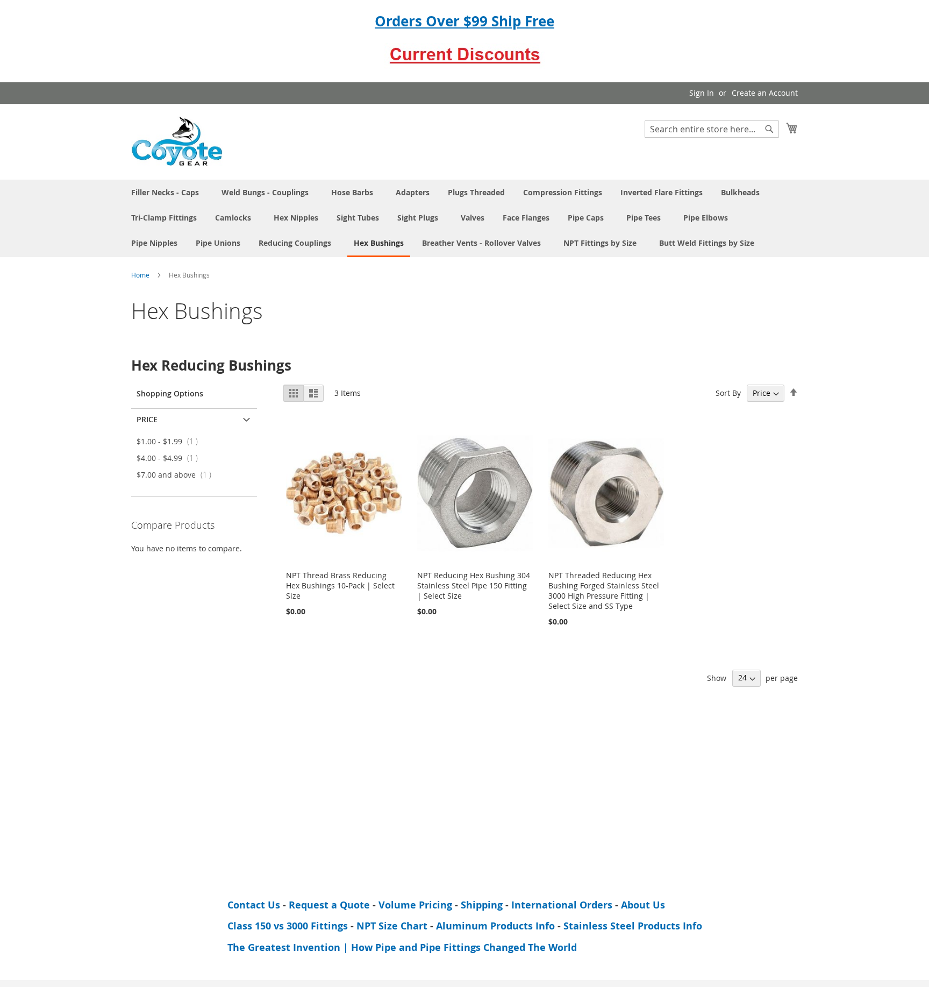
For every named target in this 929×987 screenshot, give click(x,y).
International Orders (561, 905)
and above (177, 475)
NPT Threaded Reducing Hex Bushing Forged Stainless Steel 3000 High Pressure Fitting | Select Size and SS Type (603, 590)
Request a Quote (329, 905)
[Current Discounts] (464, 63)
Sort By (728, 393)
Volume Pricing (415, 905)
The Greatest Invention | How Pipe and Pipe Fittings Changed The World (402, 947)
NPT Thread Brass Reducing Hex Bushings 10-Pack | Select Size (340, 585)
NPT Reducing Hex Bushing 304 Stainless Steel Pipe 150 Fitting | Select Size (473, 585)
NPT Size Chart (391, 926)
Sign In (701, 93)
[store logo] (177, 141)
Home (141, 275)
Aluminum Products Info (495, 926)
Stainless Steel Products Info (632, 926)
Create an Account (765, 93)
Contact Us (253, 905)
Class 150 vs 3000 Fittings (287, 926)
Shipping (482, 905)
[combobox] (712, 129)
